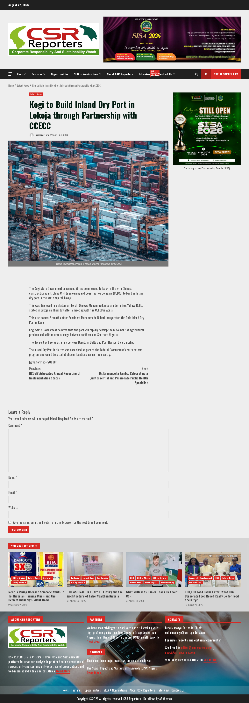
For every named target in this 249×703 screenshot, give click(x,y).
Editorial (75, 577)
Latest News (36, 94)
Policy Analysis (19, 582)
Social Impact (151, 582)
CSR (132, 577)
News (20, 74)
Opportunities (59, 74)
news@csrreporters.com (180, 652)
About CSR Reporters (120, 74)
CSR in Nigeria (159, 577)
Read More (63, 671)
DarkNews (149, 698)
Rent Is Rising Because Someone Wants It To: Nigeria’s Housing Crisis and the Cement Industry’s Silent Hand (36, 569)
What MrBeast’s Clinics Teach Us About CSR (154, 569)
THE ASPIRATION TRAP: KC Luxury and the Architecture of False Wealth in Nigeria (95, 569)
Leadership (102, 577)
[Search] (196, 74)
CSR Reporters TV (226, 74)
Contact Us (165, 74)
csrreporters (42, 134)
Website (13, 507)
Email (12, 492)
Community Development (200, 577)
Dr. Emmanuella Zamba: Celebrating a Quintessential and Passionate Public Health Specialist (118, 375)
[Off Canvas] (10, 74)
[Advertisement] (172, 39)
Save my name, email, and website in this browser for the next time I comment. (60, 522)
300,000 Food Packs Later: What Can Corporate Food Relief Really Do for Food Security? (213, 569)
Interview (147, 73)
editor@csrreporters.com (196, 647)
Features (37, 74)
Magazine (47, 577)
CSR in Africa (18, 577)
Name (12, 477)
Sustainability (167, 582)
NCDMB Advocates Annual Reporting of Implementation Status (55, 373)
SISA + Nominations (86, 74)
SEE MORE (210, 660)
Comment (15, 425)
